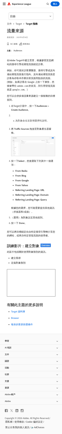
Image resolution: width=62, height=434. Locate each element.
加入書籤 (13, 44)
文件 (9, 23)
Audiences (18, 50)
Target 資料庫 (18, 311)
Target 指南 (32, 23)
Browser (15, 317)
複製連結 (26, 44)
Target (19, 23)
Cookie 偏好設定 (34, 421)
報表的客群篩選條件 (22, 324)
